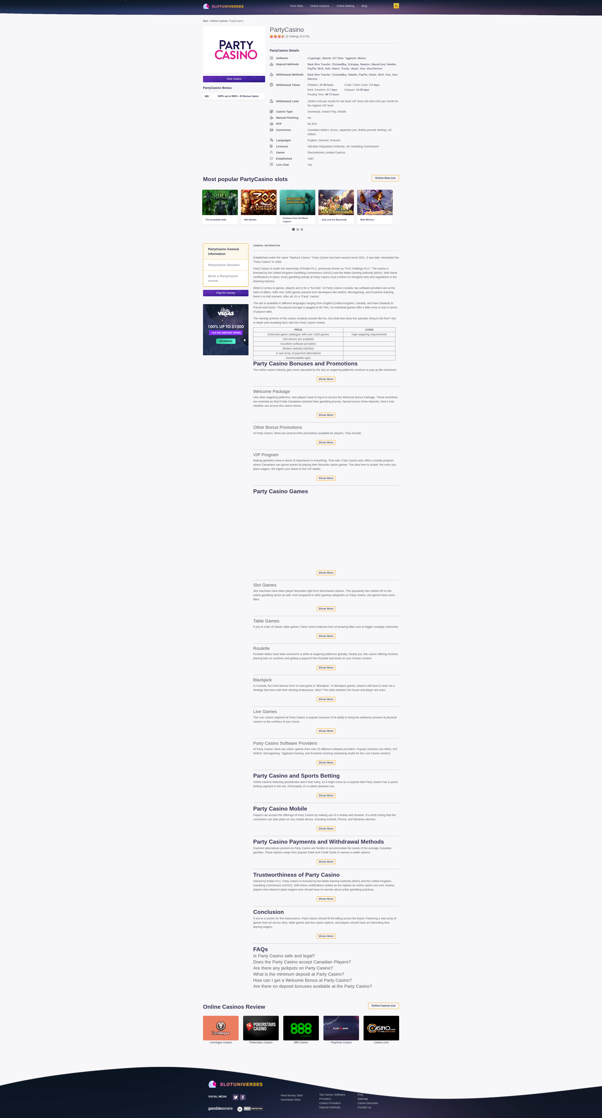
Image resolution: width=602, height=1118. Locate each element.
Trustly (345, 68)
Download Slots (290, 1099)
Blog (364, 6)
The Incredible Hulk (215, 219)
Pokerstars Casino (260, 1042)
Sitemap (363, 1098)
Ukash (354, 68)
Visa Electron (374, 68)
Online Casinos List (384, 1005)
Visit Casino (234, 78)
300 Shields (250, 219)
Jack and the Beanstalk (334, 219)
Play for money (225, 292)
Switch (336, 68)
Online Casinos (319, 6)
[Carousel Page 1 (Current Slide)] (293, 229)
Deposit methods (329, 1107)
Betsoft (326, 58)
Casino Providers (330, 1103)
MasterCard (378, 64)
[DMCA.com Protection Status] (252, 1109)
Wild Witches (367, 219)
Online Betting (345, 6)
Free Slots (296, 6)
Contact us (364, 1107)
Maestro (365, 64)
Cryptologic (314, 58)
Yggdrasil (350, 58)
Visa (362, 68)
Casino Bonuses (368, 1103)
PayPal (312, 68)
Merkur (362, 58)
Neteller (391, 64)
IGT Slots (337, 58)
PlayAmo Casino (341, 1042)
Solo (327, 68)
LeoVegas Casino (221, 1042)
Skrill (320, 68)
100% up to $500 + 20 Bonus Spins (238, 96)
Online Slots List (385, 178)
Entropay (353, 64)
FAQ (360, 1094)
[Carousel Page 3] (302, 229)
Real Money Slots (292, 1095)
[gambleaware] (220, 1109)
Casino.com (381, 1042)
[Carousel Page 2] (297, 229)
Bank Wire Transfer (319, 64)
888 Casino (301, 1042)
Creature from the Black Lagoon (295, 220)
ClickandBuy (339, 64)
